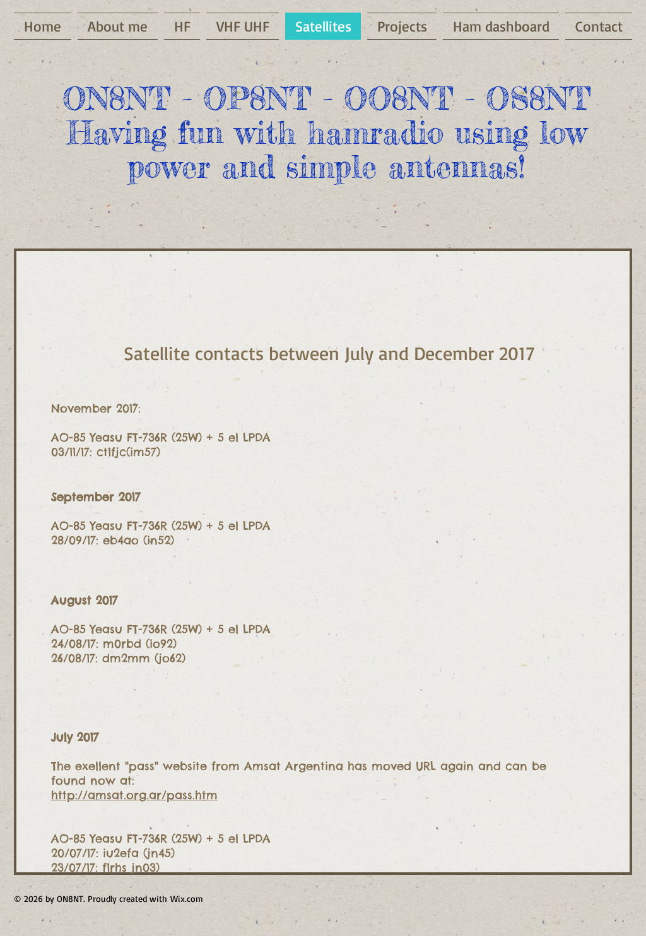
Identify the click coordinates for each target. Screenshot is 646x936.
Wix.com (186, 898)
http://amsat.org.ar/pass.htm (134, 795)
